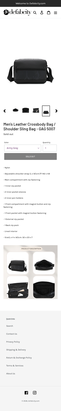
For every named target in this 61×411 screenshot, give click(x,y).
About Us (10, 373)
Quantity (46, 142)
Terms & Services (14, 365)
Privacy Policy (13, 341)
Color (6, 142)
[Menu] (55, 12)
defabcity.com (33, 401)
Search (9, 326)
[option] (15, 109)
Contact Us (11, 334)
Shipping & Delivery (16, 349)
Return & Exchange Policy (19, 357)
